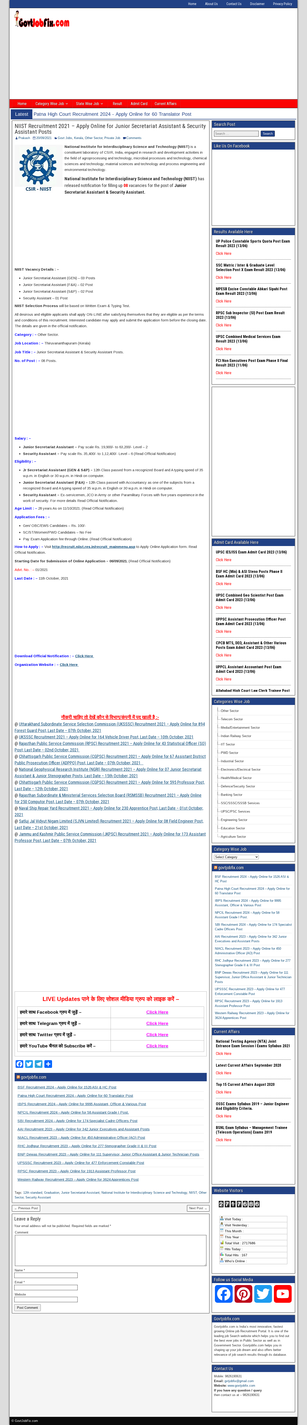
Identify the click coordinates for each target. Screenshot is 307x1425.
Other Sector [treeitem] (230, 711)
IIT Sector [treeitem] (228, 744)
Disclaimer (257, 4)
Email (20, 1282)
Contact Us (234, 4)
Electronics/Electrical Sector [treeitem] (240, 769)
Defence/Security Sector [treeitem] (238, 786)
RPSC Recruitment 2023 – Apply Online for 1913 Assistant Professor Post (77, 1171)
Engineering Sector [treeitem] (234, 820)
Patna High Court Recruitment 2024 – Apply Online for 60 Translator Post (75, 1095)
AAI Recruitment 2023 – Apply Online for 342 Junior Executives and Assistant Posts (84, 1129)
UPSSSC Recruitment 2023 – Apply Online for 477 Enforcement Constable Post (81, 1163)
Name (20, 1270)
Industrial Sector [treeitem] (232, 761)
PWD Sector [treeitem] (229, 753)
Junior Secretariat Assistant (80, 1192)
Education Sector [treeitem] (233, 828)
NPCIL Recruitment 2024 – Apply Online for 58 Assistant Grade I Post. (73, 1112)
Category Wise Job (49, 103)
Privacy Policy (282, 4)
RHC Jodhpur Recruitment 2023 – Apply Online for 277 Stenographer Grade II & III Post (87, 1146)
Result (117, 103)
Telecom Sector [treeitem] (232, 719)
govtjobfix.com (33, 1077)
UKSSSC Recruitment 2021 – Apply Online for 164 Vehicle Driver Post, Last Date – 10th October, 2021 (106, 736)
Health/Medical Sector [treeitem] (236, 778)
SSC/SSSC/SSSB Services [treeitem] (240, 803)
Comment (21, 1232)
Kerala (78, 138)
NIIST (193, 1192)
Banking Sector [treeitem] (231, 795)
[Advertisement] (153, 64)
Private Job (112, 138)
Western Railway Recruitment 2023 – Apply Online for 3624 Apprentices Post (78, 1179)
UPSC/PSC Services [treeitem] (235, 811)
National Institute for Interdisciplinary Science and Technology (144, 1192)
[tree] (253, 774)
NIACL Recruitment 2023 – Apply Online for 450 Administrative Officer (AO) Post (81, 1137)
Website (20, 1294)
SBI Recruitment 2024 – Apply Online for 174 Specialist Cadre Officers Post (77, 1121)
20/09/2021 (44, 138)
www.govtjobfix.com (241, 1385)
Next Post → (198, 1208)
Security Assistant (38, 1197)
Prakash (24, 138)
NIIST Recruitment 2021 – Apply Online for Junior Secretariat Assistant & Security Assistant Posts (110, 129)
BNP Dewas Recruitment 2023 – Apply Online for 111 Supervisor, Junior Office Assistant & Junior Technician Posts (108, 1154)
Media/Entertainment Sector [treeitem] (240, 727)
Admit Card (139, 103)
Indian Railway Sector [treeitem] (236, 736)
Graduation (51, 1192)
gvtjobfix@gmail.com (239, 1381)
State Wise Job (87, 103)
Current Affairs (166, 103)
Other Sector (93, 138)
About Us (211, 4)
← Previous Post (26, 1208)
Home (192, 4)
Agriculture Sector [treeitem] (233, 836)
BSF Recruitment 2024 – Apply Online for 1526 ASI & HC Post (67, 1087)
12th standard (32, 1192)
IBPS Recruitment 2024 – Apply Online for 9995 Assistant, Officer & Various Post (82, 1104)
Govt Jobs (65, 138)
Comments (134, 138)
